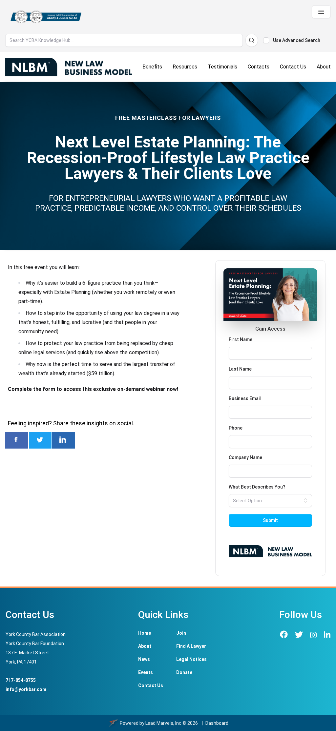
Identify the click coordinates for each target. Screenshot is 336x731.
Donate (184, 672)
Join (181, 633)
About (144, 646)
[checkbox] (266, 40)
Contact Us (150, 685)
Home (144, 633)
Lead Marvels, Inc (163, 723)
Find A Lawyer (191, 646)
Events (145, 672)
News (144, 659)
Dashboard (216, 723)
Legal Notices (191, 659)
